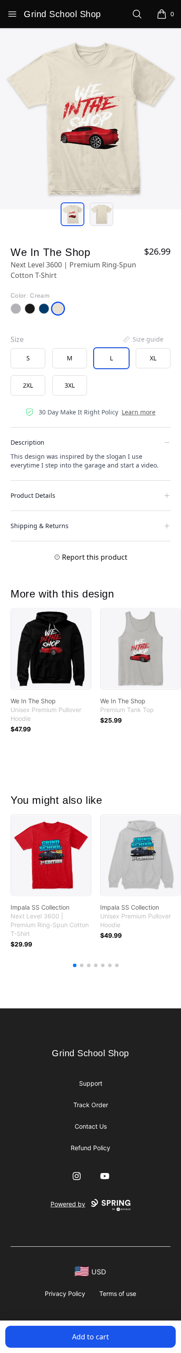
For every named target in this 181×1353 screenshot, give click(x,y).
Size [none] (17, 339)
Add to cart (90, 1337)
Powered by (68, 1204)
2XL (28, 385)
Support (90, 1083)
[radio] (28, 358)
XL (153, 358)
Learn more (139, 412)
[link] (51, 648)
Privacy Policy (65, 1293)
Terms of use (117, 1293)
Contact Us (91, 1126)
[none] (142, 339)
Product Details (33, 495)
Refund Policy (90, 1147)
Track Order (90, 1104)
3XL (70, 385)
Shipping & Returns (40, 526)
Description (27, 442)
